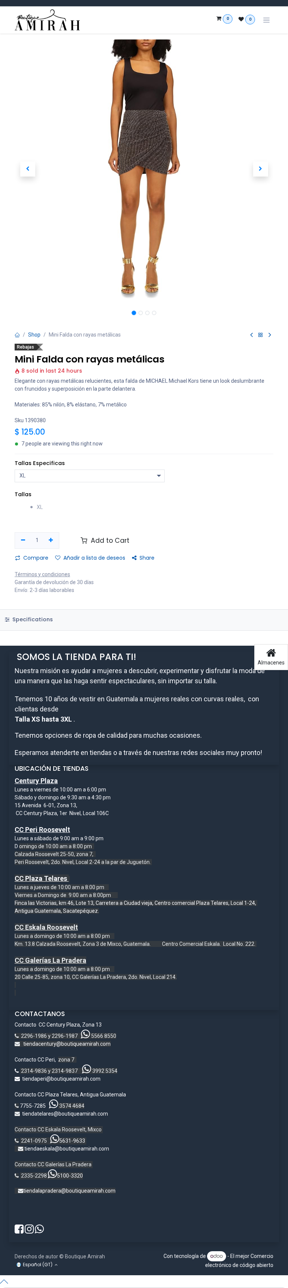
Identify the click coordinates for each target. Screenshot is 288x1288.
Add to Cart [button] (109, 540)
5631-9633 (72, 1141)
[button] (27, 169)
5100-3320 (70, 1176)
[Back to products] (260, 335)
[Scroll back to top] (144, 1281)
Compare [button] (35, 558)
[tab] (144, 620)
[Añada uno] (51, 540)
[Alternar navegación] (266, 20)
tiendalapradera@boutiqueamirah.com (69, 1191)
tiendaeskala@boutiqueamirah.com (66, 1149)
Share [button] (147, 558)
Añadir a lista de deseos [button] (94, 558)
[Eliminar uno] (23, 540)
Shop (34, 335)
